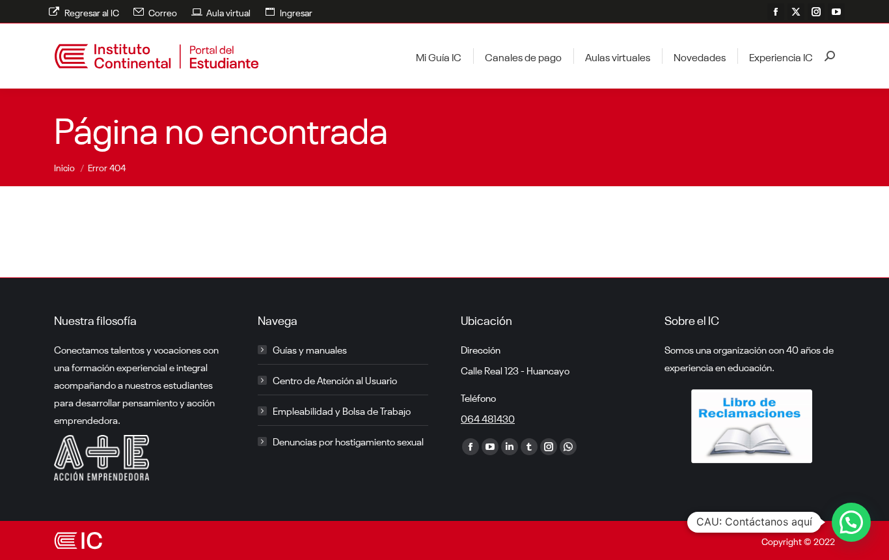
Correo (162, 11)
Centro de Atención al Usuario (335, 379)
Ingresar (296, 11)
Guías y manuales (310, 349)
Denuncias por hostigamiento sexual (348, 441)
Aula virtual (228, 11)
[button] (851, 522)
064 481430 (488, 418)
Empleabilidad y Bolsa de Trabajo (342, 410)
